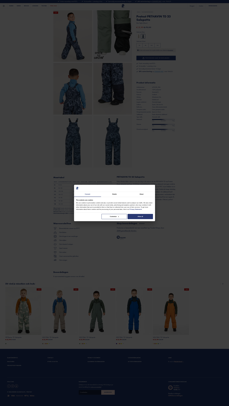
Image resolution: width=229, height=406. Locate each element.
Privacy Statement (136, 209)
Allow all (140, 216)
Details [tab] (114, 194)
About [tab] (142, 194)
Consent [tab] (87, 194)
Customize (113, 216)
